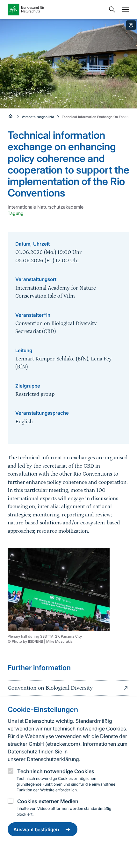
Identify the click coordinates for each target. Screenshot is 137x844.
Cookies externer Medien (47, 801)
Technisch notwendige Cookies (55, 771)
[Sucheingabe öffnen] (110, 10)
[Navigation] (124, 10)
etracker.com (62, 744)
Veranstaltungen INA (38, 117)
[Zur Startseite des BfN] (56, 10)
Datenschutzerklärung (53, 759)
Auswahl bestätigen (36, 829)
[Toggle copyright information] (131, 25)
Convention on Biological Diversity (50, 688)
